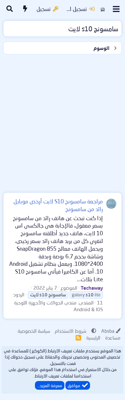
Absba (108, 331)
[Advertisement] (62, 122)
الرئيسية (93, 337)
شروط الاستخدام (70, 331)
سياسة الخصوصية (34, 331)
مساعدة (113, 337)
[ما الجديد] (25, 9)
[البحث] (9, 9)
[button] (93, 330)
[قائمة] (116, 9)
